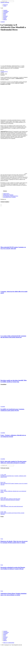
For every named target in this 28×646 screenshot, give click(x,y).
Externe (4, 18)
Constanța (5, 10)
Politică (4, 13)
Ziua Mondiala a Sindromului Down (10, 195)
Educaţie (5, 17)
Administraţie (6, 11)
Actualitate (5, 12)
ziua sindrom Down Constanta (9, 197)
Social (4, 14)
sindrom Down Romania (8, 194)
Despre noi (5, 4)
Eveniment (5, 16)
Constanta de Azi (4, 71)
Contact (4, 5)
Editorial (5, 19)
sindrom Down (6, 193)
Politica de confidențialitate (8, 642)
